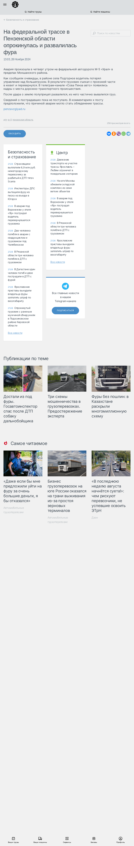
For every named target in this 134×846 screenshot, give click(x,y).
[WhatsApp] (123, 134)
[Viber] (119, 134)
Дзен (95, 517)
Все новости (15, 332)
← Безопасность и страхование (21, 19)
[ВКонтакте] (109, 134)
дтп (5, 119)
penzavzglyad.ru (14, 109)
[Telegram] (128, 134)
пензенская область (23, 119)
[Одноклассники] (114, 134)
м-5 (10, 119)
